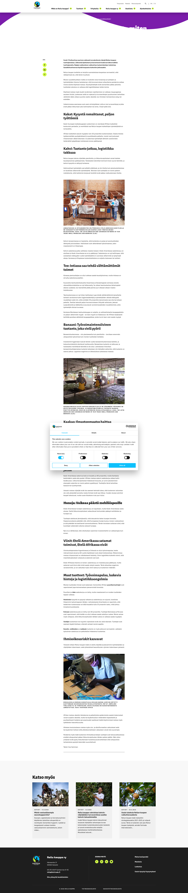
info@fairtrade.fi (53, 872)
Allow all (122, 465)
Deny (66, 465)
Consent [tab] (65, 433)
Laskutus (138, 867)
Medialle (127, 3)
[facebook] (45, 65)
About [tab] (123, 433)
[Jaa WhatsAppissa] (45, 74)
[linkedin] (45, 70)
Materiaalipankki (136, 3)
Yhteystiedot (120, 3)
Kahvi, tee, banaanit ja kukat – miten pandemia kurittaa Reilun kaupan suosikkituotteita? (84, 19)
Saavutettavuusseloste (112, 888)
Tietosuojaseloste (89, 888)
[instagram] (101, 861)
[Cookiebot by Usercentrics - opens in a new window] (127, 426)
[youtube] (111, 861)
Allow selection (94, 465)
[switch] (83, 457)
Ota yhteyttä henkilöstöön (57, 877)
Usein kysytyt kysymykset (145, 871)
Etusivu (34, 19)
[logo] (37, 5)
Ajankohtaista (46, 19)
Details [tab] (94, 433)
